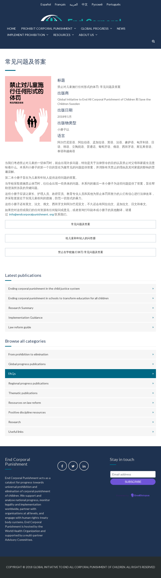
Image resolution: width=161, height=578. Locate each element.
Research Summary (20, 308)
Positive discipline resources (27, 412)
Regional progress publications (28, 383)
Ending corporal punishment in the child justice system (44, 288)
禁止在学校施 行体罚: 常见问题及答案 (80, 252)
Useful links (15, 431)
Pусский (97, 4)
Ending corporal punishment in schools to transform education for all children (58, 298)
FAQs (12, 373)
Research (14, 422)
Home (11, 28)
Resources (61, 35)
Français (60, 4)
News (121, 28)
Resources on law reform (24, 402)
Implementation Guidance (25, 317)
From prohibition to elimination (28, 354)
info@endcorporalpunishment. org (31, 214)
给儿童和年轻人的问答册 (81, 238)
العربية (74, 4)
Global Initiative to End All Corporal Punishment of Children (79, 567)
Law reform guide (19, 327)
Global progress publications (27, 364)
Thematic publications (23, 393)
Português (113, 4)
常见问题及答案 (80, 224)
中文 (85, 4)
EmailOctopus (141, 496)
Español (46, 4)
